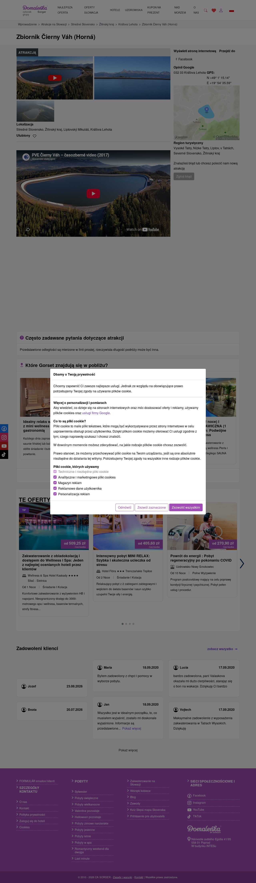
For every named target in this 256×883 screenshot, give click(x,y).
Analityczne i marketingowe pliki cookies (87, 477)
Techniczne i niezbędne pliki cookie (83, 471)
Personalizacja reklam (74, 494)
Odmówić (124, 507)
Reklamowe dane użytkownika (80, 488)
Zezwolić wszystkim (186, 507)
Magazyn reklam (70, 482)
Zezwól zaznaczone (151, 507)
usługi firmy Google (96, 413)
